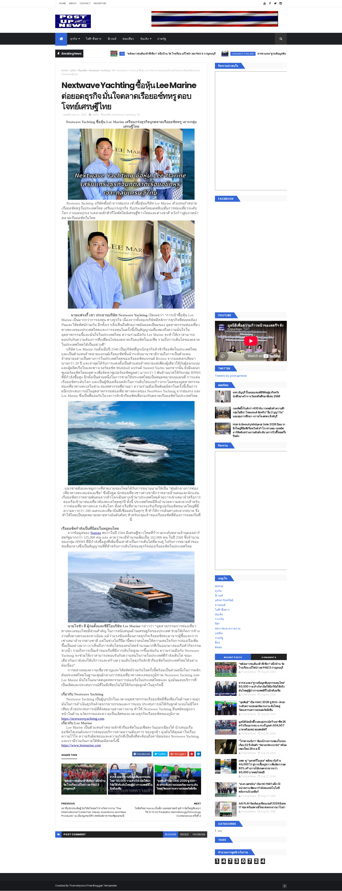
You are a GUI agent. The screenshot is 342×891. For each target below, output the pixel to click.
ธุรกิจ (73, 39)
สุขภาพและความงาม (227, 628)
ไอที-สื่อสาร (94, 39)
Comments (268, 657)
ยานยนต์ (220, 605)
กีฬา (217, 624)
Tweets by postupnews (231, 376)
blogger (170, 834)
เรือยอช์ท (82, 70)
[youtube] (264, 3)
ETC (220, 831)
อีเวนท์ (112, 39)
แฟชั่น (219, 633)
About (73, 3)
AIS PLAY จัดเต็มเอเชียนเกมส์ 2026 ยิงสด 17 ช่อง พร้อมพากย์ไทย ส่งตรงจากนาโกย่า (262, 805)
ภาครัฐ (161, 39)
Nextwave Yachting (99, 70)
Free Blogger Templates (102, 885)
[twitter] (275, 3)
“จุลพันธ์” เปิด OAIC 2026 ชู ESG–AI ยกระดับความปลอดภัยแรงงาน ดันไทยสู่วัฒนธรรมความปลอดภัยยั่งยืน (177, 784)
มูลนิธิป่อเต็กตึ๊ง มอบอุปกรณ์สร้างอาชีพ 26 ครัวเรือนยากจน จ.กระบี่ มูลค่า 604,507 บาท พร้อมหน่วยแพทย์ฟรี (262, 725)
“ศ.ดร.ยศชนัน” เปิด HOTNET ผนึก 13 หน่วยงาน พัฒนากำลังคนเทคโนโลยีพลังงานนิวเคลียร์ (259, 788)
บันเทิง (144, 39)
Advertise (100, 3)
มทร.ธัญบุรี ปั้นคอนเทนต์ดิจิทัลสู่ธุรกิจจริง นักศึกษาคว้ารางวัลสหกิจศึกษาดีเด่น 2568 (256, 394)
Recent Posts (233, 657)
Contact (85, 3)
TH (113, 70)
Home (62, 3)
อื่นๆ (217, 642)
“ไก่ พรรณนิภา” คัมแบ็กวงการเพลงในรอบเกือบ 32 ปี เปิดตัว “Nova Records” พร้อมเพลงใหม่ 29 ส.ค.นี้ (263, 745)
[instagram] (280, 3)
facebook (199, 834)
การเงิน (219, 619)
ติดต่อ (218, 647)
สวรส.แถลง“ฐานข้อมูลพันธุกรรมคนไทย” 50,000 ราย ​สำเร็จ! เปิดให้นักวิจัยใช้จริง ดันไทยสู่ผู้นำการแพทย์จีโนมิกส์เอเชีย (131, 782)
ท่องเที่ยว (128, 39)
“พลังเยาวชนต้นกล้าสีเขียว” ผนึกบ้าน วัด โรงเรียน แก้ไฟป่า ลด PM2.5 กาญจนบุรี (132, 54)
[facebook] (270, 3)
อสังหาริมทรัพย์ (224, 600)
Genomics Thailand (204, 53)
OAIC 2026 (163, 775)
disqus (184, 834)
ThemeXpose (77, 885)
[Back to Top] (284, 886)
